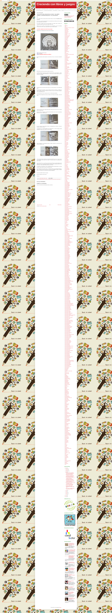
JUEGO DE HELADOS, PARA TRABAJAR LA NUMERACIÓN (70, 474)
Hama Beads (66, 166)
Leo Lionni (66, 228)
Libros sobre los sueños (68, 342)
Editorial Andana (67, 84)
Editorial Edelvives (67, 95)
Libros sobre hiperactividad (68, 327)
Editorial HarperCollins (41, 179)
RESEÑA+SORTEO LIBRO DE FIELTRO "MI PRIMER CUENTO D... (70, 483)
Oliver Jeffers (66, 398)
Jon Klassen (66, 181)
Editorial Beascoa (67, 86)
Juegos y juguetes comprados (68, 213)
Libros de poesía (67, 261)
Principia (66, 414)
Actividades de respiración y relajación (69, 27)
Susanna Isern (66, 447)
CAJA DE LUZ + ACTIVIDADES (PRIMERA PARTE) (72, 575)
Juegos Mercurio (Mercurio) (68, 208)
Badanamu (66, 44)
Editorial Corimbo (67, 93)
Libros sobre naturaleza (68, 348)
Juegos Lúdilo (66, 207)
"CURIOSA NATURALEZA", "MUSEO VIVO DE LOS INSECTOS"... (70, 481)
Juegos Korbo (66, 205)
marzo (66, 492)
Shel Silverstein (67, 437)
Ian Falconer (66, 172)
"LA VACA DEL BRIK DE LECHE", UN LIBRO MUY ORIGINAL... (70, 478)
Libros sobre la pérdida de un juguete (69, 334)
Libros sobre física (67, 324)
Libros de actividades (67, 244)
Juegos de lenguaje (67, 195)
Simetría (66, 439)
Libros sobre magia (67, 344)
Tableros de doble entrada (68, 448)
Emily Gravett (66, 143)
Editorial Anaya (67, 83)
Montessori (66, 390)
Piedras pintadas (67, 408)
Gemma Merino (67, 157)
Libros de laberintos (67, 254)
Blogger (60, 607)
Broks (65, 52)
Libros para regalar (67, 286)
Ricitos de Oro (66, 425)
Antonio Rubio (66, 37)
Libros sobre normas (67, 349)
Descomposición (67, 75)
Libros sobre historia (67, 328)
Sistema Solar (66, 440)
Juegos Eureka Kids (67, 199)
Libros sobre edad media (68, 308)
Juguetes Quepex (67, 214)
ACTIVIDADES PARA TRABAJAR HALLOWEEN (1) (72, 563)
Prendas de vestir (67, 412)
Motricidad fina (66, 391)
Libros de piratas (67, 260)
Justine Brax (66, 216)
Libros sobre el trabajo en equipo (69, 321)
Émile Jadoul (66, 142)
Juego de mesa (67, 188)
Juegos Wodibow (67, 212)
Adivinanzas (66, 28)
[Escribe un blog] (49, 178)
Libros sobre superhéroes (68, 364)
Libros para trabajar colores (68, 287)
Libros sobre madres (67, 343)
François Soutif (67, 155)
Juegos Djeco (66, 197)
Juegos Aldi (66, 191)
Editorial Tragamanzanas (68, 133)
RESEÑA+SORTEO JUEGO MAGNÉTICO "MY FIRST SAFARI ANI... (70, 487)
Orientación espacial (67, 400)
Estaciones (66, 150)
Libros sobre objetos (67, 351)
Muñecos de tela (67, 393)
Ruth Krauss (66, 429)
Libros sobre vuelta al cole (68, 366)
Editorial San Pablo (67, 126)
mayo (66, 490)
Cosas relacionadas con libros (68, 69)
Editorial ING (66, 103)
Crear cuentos (66, 70)
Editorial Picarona (67, 124)
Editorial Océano (67, 119)
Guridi (65, 163)
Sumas (66, 446)
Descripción (66, 76)
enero (66, 494)
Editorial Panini (67, 120)
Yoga (65, 464)
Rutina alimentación (67, 430)
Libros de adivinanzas (67, 245)
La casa (66, 221)
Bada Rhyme (66, 43)
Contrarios (66, 68)
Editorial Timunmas (67, 132)
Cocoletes (66, 62)
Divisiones (66, 79)
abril (66, 491)
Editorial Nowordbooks (67, 117)
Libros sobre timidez (67, 365)
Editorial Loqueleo (67, 111)
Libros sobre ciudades (67, 300)
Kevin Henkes (45, 179)
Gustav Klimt (66, 164)
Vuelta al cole (66, 461)
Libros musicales (67, 276)
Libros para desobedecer (68, 280)
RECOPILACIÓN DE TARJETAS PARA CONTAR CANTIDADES (72, 599)
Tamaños (66, 449)
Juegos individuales (67, 204)
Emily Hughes (66, 144)
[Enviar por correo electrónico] (48, 178)
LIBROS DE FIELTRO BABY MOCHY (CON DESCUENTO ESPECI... (70, 476)
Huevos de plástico (67, 171)
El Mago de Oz (66, 139)
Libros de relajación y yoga (68, 263)
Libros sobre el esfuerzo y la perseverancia (55, 179)
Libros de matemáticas (67, 256)
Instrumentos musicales (68, 176)
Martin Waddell (67, 380)
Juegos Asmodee (67, 192)
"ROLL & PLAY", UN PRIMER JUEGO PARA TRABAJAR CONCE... (70, 488)
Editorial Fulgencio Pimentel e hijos (69, 100)
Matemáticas (66, 381)
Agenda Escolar (67, 29)
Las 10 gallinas (67, 224)
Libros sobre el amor (67, 310)
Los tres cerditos (67, 372)
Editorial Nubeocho (67, 118)
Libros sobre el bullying (68, 311)
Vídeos (63, 10)
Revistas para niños (67, 423)
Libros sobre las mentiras (68, 337)
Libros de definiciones (67, 248)
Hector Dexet (66, 167)
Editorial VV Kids (67, 135)
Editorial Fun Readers (67, 101)
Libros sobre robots (67, 359)
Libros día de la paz (67, 268)
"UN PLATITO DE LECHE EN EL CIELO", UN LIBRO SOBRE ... (69, 484)
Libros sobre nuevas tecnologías (69, 350)
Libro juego (66, 230)
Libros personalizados (67, 288)
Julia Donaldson (67, 215)
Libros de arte (66, 246)
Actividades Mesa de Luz (39, 10)
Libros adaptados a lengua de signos (69, 231)
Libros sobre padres (67, 353)
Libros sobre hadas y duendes (68, 326)
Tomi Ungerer (66, 454)
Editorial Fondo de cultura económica (69, 99)
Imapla (66, 174)
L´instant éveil (66, 220)
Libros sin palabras (67, 292)
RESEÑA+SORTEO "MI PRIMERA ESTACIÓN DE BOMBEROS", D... (70, 473)
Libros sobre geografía (67, 325)
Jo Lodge (66, 180)
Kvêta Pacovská (67, 219)
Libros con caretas (67, 237)
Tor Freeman (66, 456)
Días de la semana (67, 78)
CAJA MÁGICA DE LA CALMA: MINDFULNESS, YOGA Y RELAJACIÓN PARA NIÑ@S (72, 544)
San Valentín (66, 431)
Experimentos (66, 152)
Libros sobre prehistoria (68, 357)
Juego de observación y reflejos (69, 189)
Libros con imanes (67, 239)
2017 (65, 495)
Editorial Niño (66, 116)
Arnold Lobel (66, 38)
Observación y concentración (68, 397)
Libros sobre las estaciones (68, 336)
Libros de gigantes (67, 252)
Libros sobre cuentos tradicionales (69, 303)
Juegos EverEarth (67, 200)
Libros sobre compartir (67, 301)
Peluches (66, 405)
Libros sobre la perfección (68, 335)
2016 (65, 496)
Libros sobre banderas (67, 296)
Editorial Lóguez (67, 110)
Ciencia (66, 61)
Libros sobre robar (67, 358)
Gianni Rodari (66, 159)
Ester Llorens (66, 151)
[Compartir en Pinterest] (52, 178)
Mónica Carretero (67, 389)
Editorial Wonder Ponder (68, 136)
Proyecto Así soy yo (67, 416)
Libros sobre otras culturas (68, 352)
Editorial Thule (66, 131)
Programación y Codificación (68, 415)
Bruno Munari (66, 53)
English (59, 10)
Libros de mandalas (67, 255)
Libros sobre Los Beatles (68, 340)
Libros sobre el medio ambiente (68, 317)
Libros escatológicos (67, 269)
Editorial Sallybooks (67, 125)
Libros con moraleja (67, 240)
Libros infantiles (49, 179)
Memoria (66, 385)
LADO (65, 223)
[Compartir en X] (50, 178)
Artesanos (66, 39)
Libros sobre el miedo (67, 318)
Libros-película (67, 368)
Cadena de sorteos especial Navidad (69, 54)
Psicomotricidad (67, 417)
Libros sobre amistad (67, 294)
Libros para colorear (67, 279)
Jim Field (66, 179)
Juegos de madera (67, 196)
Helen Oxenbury (67, 168)
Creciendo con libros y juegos (56, 4)
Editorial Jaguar (67, 104)
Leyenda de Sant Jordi (67, 229)
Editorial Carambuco (67, 91)
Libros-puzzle (66, 369)
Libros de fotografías (67, 251)
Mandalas (66, 375)
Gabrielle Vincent (67, 156)
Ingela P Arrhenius (67, 175)
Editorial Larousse (67, 108)
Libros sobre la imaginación (68, 332)
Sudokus (66, 445)
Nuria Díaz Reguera (67, 396)
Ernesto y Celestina (67, 149)
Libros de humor (67, 253)
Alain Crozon (66, 30)
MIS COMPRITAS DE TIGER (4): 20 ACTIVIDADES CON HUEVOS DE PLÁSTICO (72, 550)
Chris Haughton (67, 60)
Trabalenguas (66, 457)
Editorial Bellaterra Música (68, 87)
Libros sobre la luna (67, 333)
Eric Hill (66, 148)
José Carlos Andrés (67, 182)
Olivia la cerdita (67, 399)
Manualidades (55, 10)
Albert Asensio (66, 31)
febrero (67, 493)
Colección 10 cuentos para (68, 63)
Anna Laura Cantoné (67, 35)
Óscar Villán (66, 401)
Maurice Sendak (67, 383)
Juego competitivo (67, 183)
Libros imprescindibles (67, 270)
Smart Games (66, 441)
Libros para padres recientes (68, 284)
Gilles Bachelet (67, 160)
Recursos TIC (66, 421)
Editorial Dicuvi (67, 94)
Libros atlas (66, 232)
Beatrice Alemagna (67, 45)
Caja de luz (66, 55)
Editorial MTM (66, 115)
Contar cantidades (67, 67)
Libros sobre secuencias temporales (69, 360)
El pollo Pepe (66, 140)
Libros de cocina (67, 247)
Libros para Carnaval (67, 278)
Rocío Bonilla (66, 428)
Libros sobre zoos (67, 367)
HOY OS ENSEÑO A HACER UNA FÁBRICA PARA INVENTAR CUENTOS (71, 593)
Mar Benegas (66, 377)
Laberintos (66, 222)
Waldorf (66, 462)
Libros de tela (66, 264)
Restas (66, 422)
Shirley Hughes (67, 438)
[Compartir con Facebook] (51, 178)
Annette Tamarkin (67, 36)
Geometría (66, 158)
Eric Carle (66, 147)
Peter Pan (66, 407)
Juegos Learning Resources (68, 206)
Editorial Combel (67, 92)
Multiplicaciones (67, 392)
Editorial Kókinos (67, 107)
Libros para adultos (67, 277)
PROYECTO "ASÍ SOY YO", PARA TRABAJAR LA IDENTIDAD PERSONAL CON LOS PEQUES (72, 556)
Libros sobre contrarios (67, 302)
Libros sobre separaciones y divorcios (69, 361)
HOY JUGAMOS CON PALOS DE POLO (71, 587)
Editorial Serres (67, 127)
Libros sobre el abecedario (68, 309)
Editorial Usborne (67, 134)
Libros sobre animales (67, 295)
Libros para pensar (67, 285)
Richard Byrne (66, 424)
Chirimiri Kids (66, 59)
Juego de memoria (67, 187)
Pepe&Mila (66, 406)
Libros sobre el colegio (67, 312)
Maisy (65, 374)
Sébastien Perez (67, 432)
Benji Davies (66, 47)
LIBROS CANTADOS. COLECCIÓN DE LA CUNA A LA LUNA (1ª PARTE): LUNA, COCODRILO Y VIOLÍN (72, 569)
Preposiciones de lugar (67, 413)
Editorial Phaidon (67, 123)
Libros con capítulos (67, 236)
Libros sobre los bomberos (68, 341)
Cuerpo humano (67, 71)
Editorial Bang (66, 85)
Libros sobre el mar (67, 316)
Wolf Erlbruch (66, 463)
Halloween (66, 165)
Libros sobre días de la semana (68, 304)
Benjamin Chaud (67, 46)
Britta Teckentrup (67, 51)
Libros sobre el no (67, 319)
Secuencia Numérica (67, 433)
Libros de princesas (67, 262)
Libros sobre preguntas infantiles (69, 356)
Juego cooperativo (67, 184)
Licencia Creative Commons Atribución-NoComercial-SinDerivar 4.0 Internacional (69, 17)
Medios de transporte (67, 384)
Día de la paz (66, 77)
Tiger (65, 453)
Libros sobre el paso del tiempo (68, 320)
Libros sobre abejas (67, 293)
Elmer (65, 141)
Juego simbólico (67, 190)
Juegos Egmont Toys (67, 198)
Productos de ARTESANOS (48, 10)
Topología (66, 455)
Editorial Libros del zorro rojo (68, 109)
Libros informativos (67, 272)
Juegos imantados (67, 203)
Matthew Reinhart (67, 382)
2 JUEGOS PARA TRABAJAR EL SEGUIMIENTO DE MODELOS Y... (70, 479)
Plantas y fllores (67, 409)
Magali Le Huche (67, 373)
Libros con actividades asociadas (69, 235)
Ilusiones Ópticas (67, 173)
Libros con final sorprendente (68, 238)
